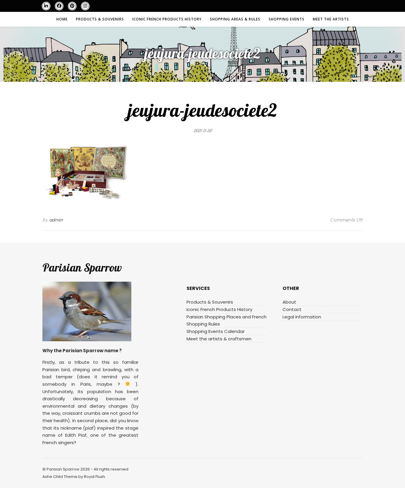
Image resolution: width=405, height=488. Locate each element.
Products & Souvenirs (100, 19)
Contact (292, 309)
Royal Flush (94, 476)
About (289, 302)
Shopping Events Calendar (215, 331)
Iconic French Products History (167, 19)
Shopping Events (286, 19)
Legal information (302, 317)
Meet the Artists (331, 19)
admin (56, 220)
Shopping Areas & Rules (235, 19)
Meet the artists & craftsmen (218, 339)
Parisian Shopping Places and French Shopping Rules (226, 320)
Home (62, 19)
